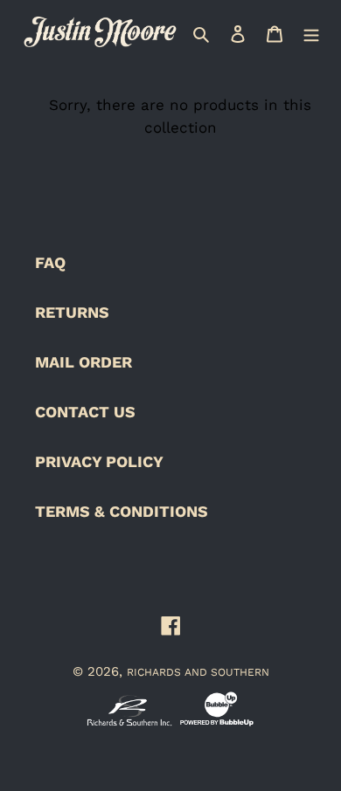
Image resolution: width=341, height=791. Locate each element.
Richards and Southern (198, 672)
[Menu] (311, 31)
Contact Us (85, 411)
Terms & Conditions (121, 511)
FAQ (50, 262)
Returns (72, 312)
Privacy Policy (99, 461)
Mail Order (83, 362)
